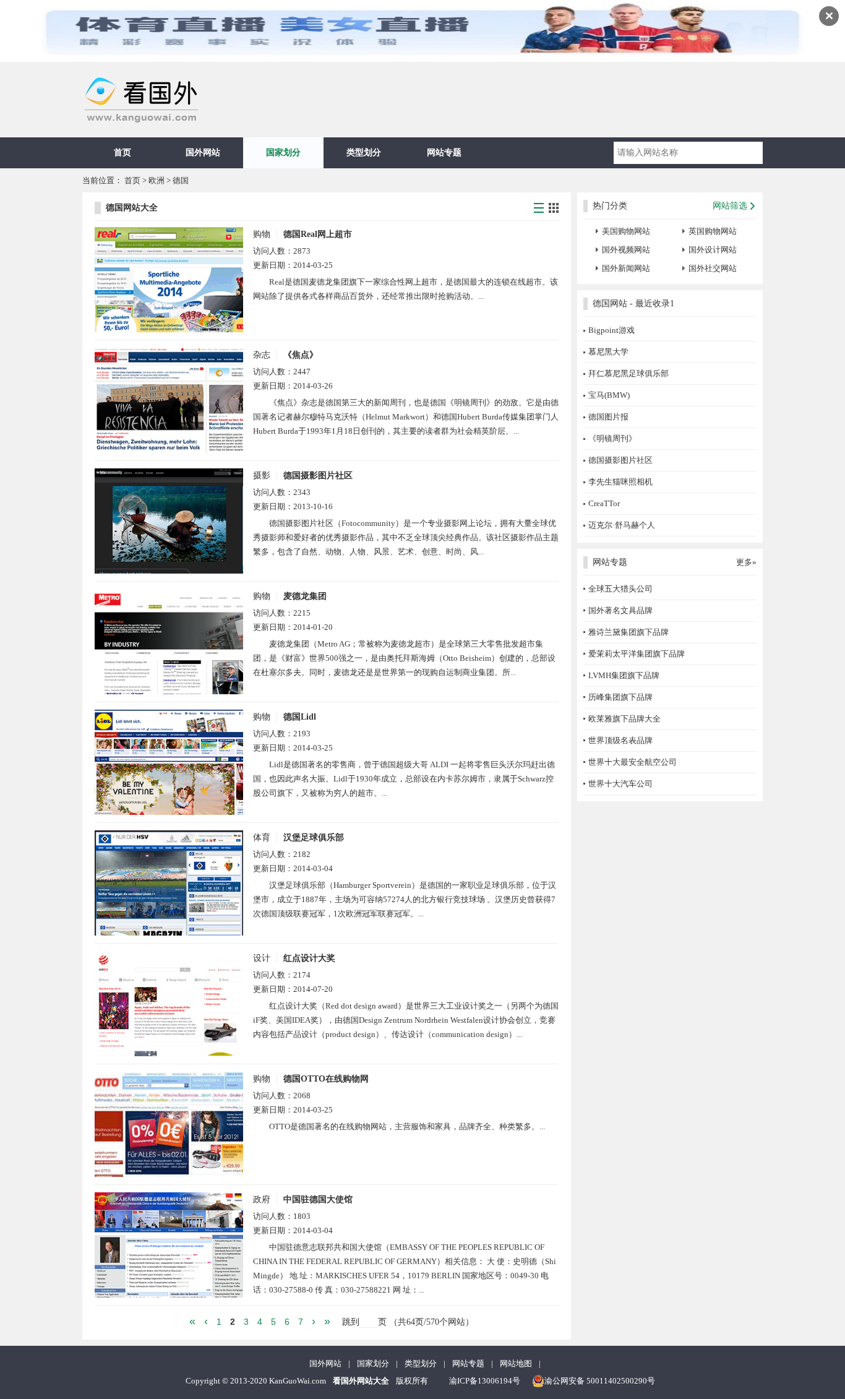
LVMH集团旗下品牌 (623, 675)
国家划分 (283, 152)
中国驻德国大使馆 (318, 1199)
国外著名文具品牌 (620, 610)
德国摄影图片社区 (318, 475)
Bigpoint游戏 (611, 330)
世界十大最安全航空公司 (632, 762)
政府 (261, 1199)
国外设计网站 (712, 249)
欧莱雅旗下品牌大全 (624, 718)
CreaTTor (604, 503)
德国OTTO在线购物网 (326, 1078)
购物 (261, 234)
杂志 (261, 354)
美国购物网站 (626, 231)
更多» (746, 562)
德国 (181, 180)
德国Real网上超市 (317, 234)
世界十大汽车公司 (620, 783)
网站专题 (444, 152)
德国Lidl (299, 716)
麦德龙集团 (305, 596)
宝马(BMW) (609, 395)
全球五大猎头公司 (620, 588)
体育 (261, 837)
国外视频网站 (626, 249)
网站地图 (516, 1363)
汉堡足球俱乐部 (313, 837)
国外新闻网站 (626, 268)
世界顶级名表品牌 (620, 740)
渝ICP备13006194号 (484, 1380)
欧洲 (156, 180)
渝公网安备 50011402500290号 (599, 1380)
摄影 (261, 475)
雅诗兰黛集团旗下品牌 (628, 632)
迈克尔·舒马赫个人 (621, 525)
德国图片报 (608, 416)
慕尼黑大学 (608, 351)
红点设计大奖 (309, 958)
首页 (122, 152)
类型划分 (363, 152)
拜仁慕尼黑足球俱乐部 (628, 373)
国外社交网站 (712, 268)
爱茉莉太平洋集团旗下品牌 (636, 653)
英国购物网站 (712, 231)
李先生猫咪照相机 (620, 481)
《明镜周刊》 (612, 438)
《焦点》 (300, 354)
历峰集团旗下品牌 (620, 697)
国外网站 (203, 152)
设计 (261, 958)
